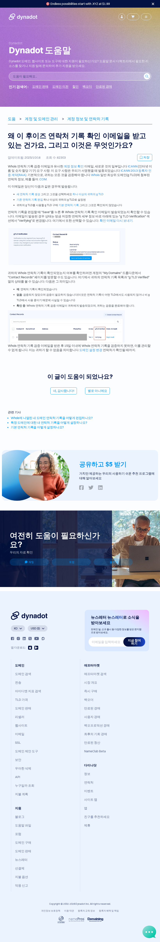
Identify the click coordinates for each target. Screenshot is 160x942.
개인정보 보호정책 (50, 910)
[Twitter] (30, 638)
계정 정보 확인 (74, 166)
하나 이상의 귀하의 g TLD (88, 194)
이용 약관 (69, 910)
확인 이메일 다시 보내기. (116, 220)
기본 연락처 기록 (69, 205)
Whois (95, 175)
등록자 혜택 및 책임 (109, 910)
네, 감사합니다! (63, 391)
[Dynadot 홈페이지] (23, 16)
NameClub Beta (95, 751)
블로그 (114, 562)
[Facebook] (12, 638)
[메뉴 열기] (146, 16)
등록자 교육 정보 (86, 910)
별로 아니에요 (97, 391)
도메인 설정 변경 (90, 350)
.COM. (43, 179)
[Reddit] (43, 638)
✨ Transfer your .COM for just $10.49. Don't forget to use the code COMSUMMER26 (77, 4)
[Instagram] (18, 638)
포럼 (72, 562)
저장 (146, 157)
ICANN (132, 166)
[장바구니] (133, 16)
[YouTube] (36, 638)
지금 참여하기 (134, 641)
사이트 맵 (90, 799)
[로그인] (121, 16)
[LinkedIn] (24, 638)
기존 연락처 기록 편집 (30, 199)
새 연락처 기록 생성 (28, 194)
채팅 (31, 562)
